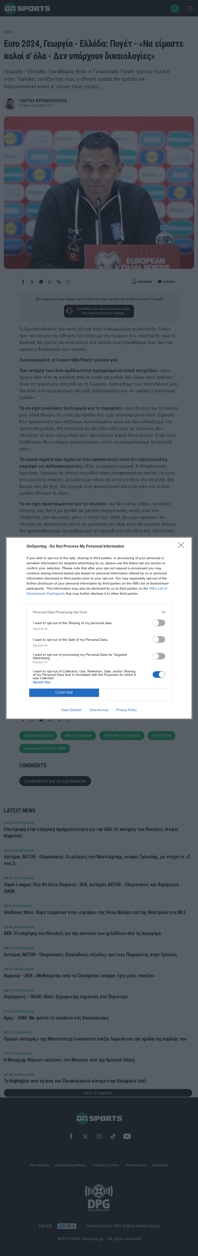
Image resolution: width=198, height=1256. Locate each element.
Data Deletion (71, 710)
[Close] (182, 546)
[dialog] (99, 628)
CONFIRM (64, 692)
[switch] (159, 623)
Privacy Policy (126, 710)
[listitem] (99, 612)
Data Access (99, 710)
